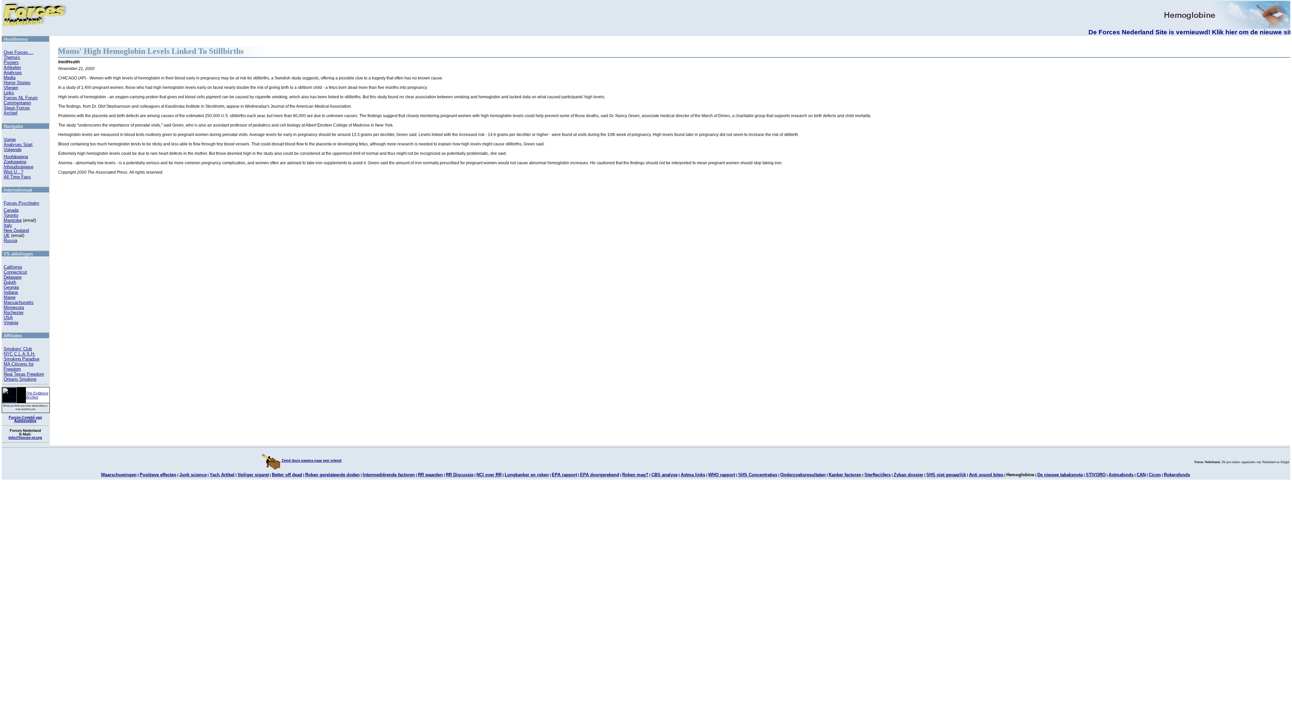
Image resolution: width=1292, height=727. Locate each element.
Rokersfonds (1177, 474)
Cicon (1155, 474)
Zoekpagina (15, 161)
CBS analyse (664, 474)
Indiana (11, 292)
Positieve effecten (158, 474)
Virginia (11, 322)
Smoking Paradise (21, 358)
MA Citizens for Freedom (19, 366)
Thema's (12, 57)
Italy (8, 225)
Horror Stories (17, 82)
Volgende (13, 149)
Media (9, 77)
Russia (10, 240)
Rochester (14, 312)
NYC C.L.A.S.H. (19, 353)
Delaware (13, 277)
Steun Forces (17, 107)
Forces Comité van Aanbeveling (25, 419)
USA (8, 317)
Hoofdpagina (16, 156)
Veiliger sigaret (253, 474)
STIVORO (1096, 474)
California (13, 267)
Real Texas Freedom (24, 374)
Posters (11, 62)
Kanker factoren (845, 474)
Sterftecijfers (877, 474)
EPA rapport (564, 474)
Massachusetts (19, 302)
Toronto (11, 215)
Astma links (693, 474)
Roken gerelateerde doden (332, 474)
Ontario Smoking (20, 379)
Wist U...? (13, 171)
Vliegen (11, 87)
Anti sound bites (986, 474)
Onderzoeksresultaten (803, 474)
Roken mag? (635, 474)
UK (7, 235)
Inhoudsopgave (18, 166)
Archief (10, 112)
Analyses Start (18, 144)
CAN (1141, 474)
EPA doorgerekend (599, 474)
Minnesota (14, 307)
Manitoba (13, 220)
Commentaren (17, 102)
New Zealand (16, 230)
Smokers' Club (18, 348)
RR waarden (430, 474)
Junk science (193, 474)
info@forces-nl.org (25, 438)
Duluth (10, 282)
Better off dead (287, 474)
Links (9, 92)
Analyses (13, 72)
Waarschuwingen (119, 474)
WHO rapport (721, 474)
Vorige (10, 139)
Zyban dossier (908, 474)
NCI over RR (489, 474)
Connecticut (15, 272)
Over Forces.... (18, 52)
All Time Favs (17, 176)
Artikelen (12, 67)
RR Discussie (459, 474)
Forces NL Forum (21, 97)
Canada (11, 210)
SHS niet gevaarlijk (946, 474)
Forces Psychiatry (21, 203)
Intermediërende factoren (389, 474)
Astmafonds (1121, 474)
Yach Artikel (222, 474)
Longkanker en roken (527, 474)
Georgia (11, 287)
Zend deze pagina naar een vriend (312, 460)
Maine (9, 297)
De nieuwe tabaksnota (1060, 474)
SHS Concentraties (757, 474)
